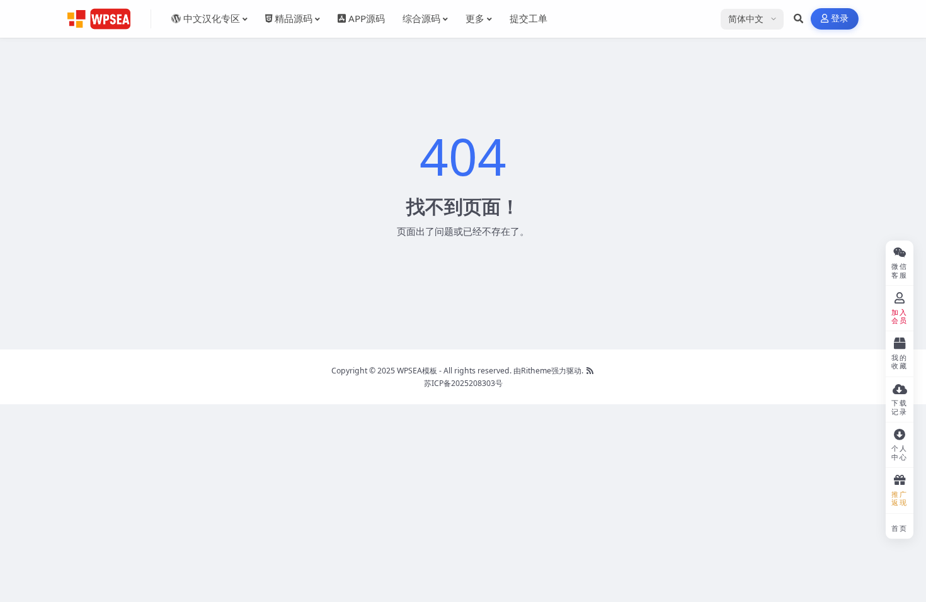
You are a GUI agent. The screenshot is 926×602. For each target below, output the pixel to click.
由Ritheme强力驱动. (548, 370)
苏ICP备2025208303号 (463, 383)
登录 (840, 18)
